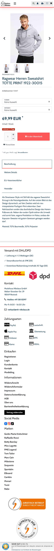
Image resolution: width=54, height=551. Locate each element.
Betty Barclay (10, 441)
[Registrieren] (42, 3)
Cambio (8, 477)
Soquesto (9, 465)
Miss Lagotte (10, 445)
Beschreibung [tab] (10, 164)
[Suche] (33, 3)
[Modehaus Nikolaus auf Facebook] (5, 423)
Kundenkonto (11, 364)
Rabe (6, 489)
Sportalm (8, 469)
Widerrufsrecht (11, 382)
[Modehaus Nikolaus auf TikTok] (12, 423)
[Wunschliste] (47, 3)
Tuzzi (6, 485)
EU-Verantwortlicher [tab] (13, 180)
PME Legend (10, 449)
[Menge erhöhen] (13, 135)
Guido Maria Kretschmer (16, 434)
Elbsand (8, 473)
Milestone (9, 461)
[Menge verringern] (13, 139)
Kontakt (8, 368)
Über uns (8, 402)
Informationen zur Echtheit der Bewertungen (26, 550)
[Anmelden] (38, 3)
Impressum (9, 390)
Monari (7, 481)
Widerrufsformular (13, 386)
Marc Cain (9, 457)
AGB (6, 398)
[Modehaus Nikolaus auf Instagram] (9, 423)
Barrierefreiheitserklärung (16, 406)
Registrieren (10, 356)
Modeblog (9, 372)
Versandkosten (23, 152)
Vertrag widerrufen (14, 412)
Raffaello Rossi (11, 437)
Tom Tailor (9, 453)
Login (7, 360)
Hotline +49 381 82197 (16, 299)
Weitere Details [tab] (10, 172)
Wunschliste (10, 145)
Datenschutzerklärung (14, 394)
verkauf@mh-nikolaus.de (19, 309)
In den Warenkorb (34, 136)
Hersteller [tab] (8, 188)
